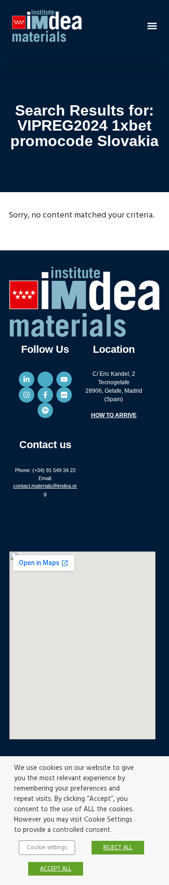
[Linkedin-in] (26, 379)
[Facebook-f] (45, 395)
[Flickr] (64, 395)
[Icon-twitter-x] (45, 379)
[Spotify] (45, 410)
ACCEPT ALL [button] (55, 869)
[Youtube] (64, 379)
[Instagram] (26, 395)
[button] (152, 25)
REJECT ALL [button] (117, 848)
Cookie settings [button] (47, 848)
